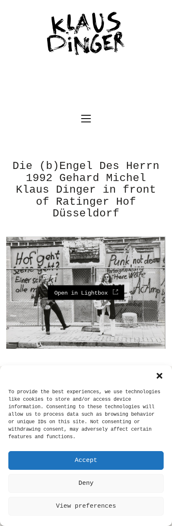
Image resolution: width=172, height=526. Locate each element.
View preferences (86, 506)
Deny (86, 483)
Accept (86, 460)
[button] (159, 376)
